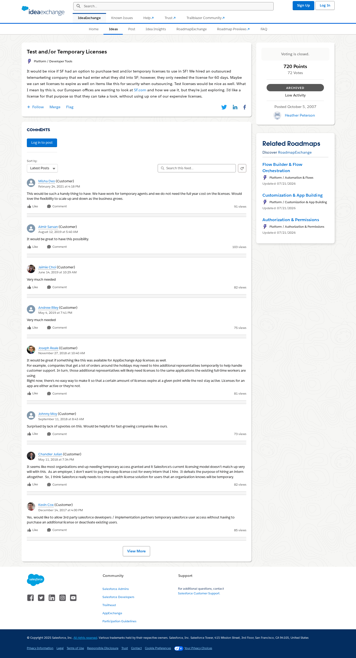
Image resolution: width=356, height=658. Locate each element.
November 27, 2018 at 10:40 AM (61, 353)
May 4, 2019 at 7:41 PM (55, 312)
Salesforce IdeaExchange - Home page (43, 11)
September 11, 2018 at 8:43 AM (61, 419)
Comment (59, 206)
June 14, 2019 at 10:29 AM (57, 272)
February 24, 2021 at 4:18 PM (59, 186)
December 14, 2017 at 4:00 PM (60, 510)
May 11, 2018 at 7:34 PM (56, 459)
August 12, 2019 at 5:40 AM (58, 232)
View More (136, 551)
